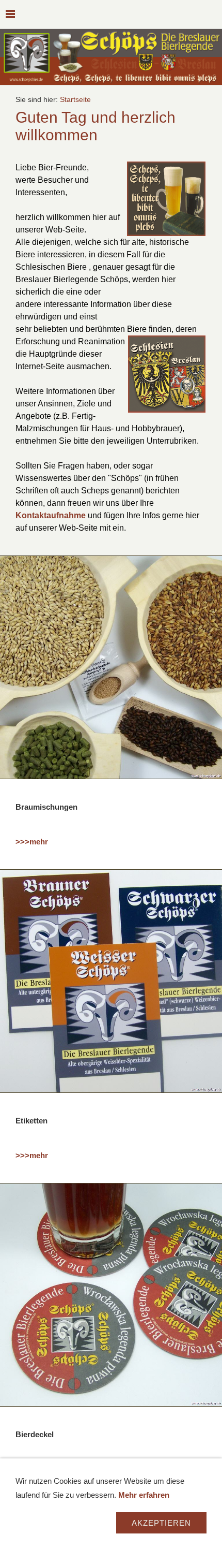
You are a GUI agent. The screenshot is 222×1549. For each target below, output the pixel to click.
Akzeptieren (161, 1522)
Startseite (75, 100)
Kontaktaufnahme (50, 515)
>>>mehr (31, 841)
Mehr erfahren (143, 1494)
